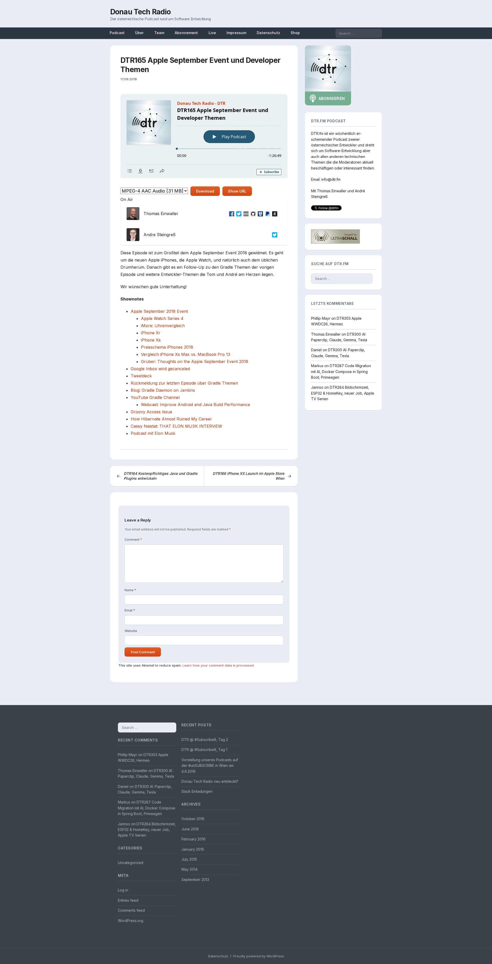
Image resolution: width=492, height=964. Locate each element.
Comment (133, 539)
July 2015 (189, 859)
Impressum (236, 33)
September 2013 (195, 879)
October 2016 (192, 819)
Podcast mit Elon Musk (153, 433)
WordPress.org (130, 920)
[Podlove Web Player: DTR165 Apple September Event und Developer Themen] (204, 136)
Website (131, 631)
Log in (123, 890)
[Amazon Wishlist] (273, 213)
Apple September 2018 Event (159, 311)
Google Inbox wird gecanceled (160, 368)
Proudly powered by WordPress (258, 956)
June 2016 (190, 829)
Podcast (117, 33)
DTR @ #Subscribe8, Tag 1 (204, 749)
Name (130, 590)
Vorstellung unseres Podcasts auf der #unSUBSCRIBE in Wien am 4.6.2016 (209, 766)
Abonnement (186, 33)
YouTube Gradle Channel (155, 397)
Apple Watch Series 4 (162, 318)
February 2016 (193, 839)
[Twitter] (237, 213)
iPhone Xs (151, 340)
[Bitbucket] (259, 213)
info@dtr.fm (331, 179)
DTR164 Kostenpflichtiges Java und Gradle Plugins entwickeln (156, 476)
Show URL (237, 191)
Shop (295, 33)
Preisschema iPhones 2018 (167, 347)
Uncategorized (130, 862)
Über (139, 33)
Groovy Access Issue (151, 411)
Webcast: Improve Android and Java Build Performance (195, 404)
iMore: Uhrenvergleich (163, 325)
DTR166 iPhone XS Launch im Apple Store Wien (252, 476)
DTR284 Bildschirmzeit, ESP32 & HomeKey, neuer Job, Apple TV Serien (342, 393)
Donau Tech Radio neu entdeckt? (209, 781)
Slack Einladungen (196, 791)
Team (159, 33)
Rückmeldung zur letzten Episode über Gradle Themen (184, 383)
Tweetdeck (141, 375)
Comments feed (131, 910)
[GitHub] (252, 213)
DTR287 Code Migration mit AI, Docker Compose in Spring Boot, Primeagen (341, 371)
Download (205, 191)
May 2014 (189, 869)
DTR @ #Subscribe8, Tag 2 (204, 739)
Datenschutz (268, 33)
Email (130, 610)
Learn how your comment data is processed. (218, 665)
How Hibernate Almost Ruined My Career (171, 418)
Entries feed (128, 900)
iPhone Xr (150, 332)
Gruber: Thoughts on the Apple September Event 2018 (194, 361)
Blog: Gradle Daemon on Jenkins (163, 390)
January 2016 (192, 849)
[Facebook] (230, 213)
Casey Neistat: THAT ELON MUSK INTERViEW (176, 426)
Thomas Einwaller (331, 191)
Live (212, 33)
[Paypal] (266, 213)
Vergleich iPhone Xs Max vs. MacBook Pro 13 (185, 354)
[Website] (245, 213)
